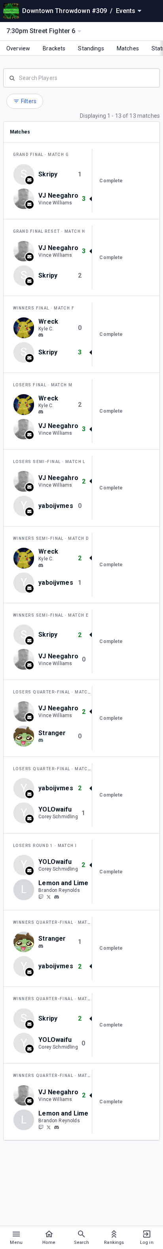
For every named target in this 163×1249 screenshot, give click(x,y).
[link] (40, 335)
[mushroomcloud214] (56, 897)
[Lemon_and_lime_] (40, 896)
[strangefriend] (40, 740)
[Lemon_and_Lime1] (48, 896)
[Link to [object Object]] (25, 198)
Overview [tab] (18, 48)
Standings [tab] (91, 48)
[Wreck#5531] (40, 335)
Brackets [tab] (54, 48)
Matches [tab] (128, 48)
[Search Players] (81, 77)
